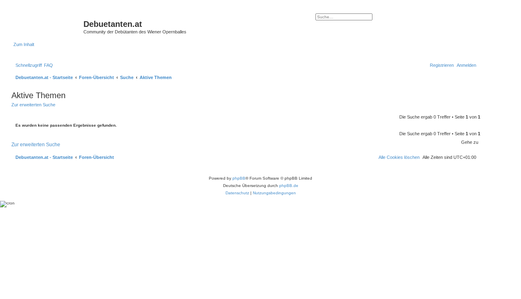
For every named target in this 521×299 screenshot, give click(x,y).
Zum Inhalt (23, 44)
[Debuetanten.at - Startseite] (48, 26)
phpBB (238, 178)
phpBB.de (288, 185)
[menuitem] (48, 65)
